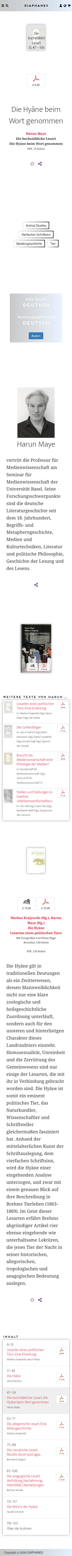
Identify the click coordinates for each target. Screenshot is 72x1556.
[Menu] (2, 5)
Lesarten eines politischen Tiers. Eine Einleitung (35, 706)
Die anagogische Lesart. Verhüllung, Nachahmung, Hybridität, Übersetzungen (25, 1480)
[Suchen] (7, 5)
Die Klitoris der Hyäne (22, 1507)
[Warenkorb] (69, 5)
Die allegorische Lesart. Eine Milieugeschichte (27, 1426)
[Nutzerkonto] (60, 5)
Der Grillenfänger (29, 727)
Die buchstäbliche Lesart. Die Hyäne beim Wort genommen (28, 1400)
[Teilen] (40, 164)
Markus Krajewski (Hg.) (30, 918)
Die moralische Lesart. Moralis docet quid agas (23, 1452)
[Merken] (32, 164)
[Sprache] (65, 5)
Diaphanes (36, 5)
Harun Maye (36, 134)
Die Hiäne (14, 1376)
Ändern (36, 336)
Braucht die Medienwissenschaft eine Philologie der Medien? (35, 759)
